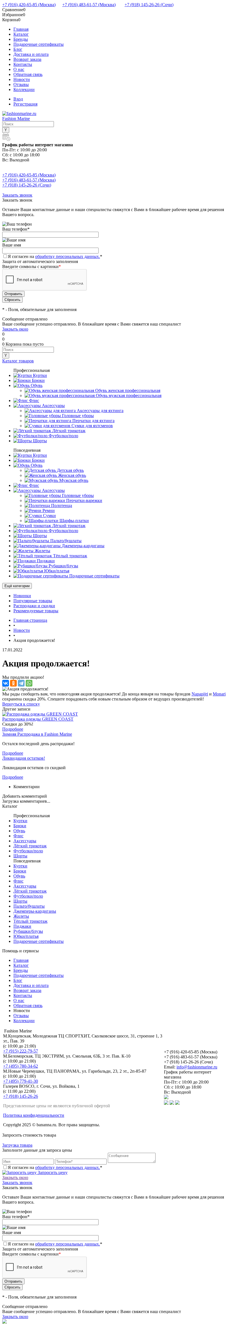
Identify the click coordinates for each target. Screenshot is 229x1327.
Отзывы (21, 84)
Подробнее (12, 729)
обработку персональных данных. (67, 256)
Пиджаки (22, 926)
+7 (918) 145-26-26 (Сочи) (149, 4)
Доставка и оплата (31, 54)
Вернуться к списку (21, 704)
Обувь (19, 830)
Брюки (19, 825)
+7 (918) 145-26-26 (20, 1096)
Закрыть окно (15, 329)
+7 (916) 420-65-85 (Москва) (29, 4)
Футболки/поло (28, 850)
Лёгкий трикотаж (30, 845)
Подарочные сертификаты (38, 44)
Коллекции (24, 89)
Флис (18, 835)
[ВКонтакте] (5, 683)
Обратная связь (27, 74)
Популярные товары (32, 600)
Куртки (20, 820)
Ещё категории (17, 586)
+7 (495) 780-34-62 (20, 1066)
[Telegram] (21, 683)
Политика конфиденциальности (33, 1115)
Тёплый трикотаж (30, 921)
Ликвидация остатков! (23, 758)
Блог (17, 49)
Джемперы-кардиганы (34, 911)
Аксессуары (24, 840)
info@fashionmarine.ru (196, 1067)
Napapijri (200, 694)
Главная (20, 29)
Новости (21, 79)
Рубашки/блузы (28, 931)
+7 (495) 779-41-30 (20, 1081)
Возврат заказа (27, 59)
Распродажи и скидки (34, 605)
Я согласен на (55, 256)
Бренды (20, 39)
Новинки (22, 595)
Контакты (22, 64)
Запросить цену (52, 1172)
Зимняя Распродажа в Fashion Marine (37, 734)
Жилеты (21, 916)
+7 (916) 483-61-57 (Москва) (89, 4)
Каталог (21, 34)
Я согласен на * (55, 1167)
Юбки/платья (26, 936)
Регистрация (25, 104)
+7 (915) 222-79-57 (20, 1051)
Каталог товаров (18, 360)
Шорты (20, 855)
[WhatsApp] (29, 683)
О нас (18, 69)
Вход (18, 99)
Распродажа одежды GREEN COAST (37, 719)
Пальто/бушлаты (29, 906)
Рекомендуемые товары (35, 610)
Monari (219, 694)
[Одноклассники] (13, 683)
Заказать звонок (17, 195)
